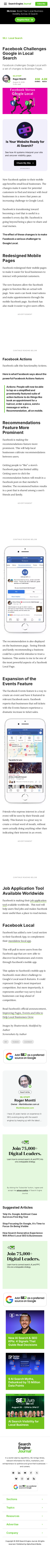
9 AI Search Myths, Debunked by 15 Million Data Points (24, 1382)
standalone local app (19, 940)
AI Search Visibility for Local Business (23, 1423)
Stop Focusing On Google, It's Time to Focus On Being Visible (24, 1225)
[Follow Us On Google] (25, 1056)
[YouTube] (25, 1472)
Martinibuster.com (25, 1108)
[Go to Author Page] (6, 79)
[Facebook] (31, 1472)
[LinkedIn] (19, 1472)
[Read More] (25, 1363)
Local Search (28, 1042)
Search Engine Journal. (29, 1541)
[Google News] (13, 1472)
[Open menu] (5, 4)
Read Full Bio (25, 1092)
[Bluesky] (16, 1478)
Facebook (15, 1042)
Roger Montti (19, 79)
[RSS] (34, 1478)
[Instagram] (22, 1478)
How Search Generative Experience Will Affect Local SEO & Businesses (23, 1234)
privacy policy (22, 1190)
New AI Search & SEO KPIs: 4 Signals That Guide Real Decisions (22, 1341)
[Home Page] (20, 4)
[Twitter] (36, 1472)
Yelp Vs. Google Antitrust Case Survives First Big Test (20, 1215)
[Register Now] (25, 1321)
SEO (5, 1042)
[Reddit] (28, 1478)
